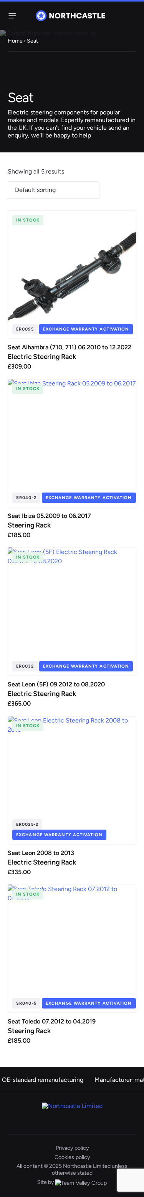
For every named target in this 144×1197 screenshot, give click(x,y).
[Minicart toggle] (131, 16)
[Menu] (11, 16)
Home (15, 41)
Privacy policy (72, 1148)
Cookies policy (72, 1157)
